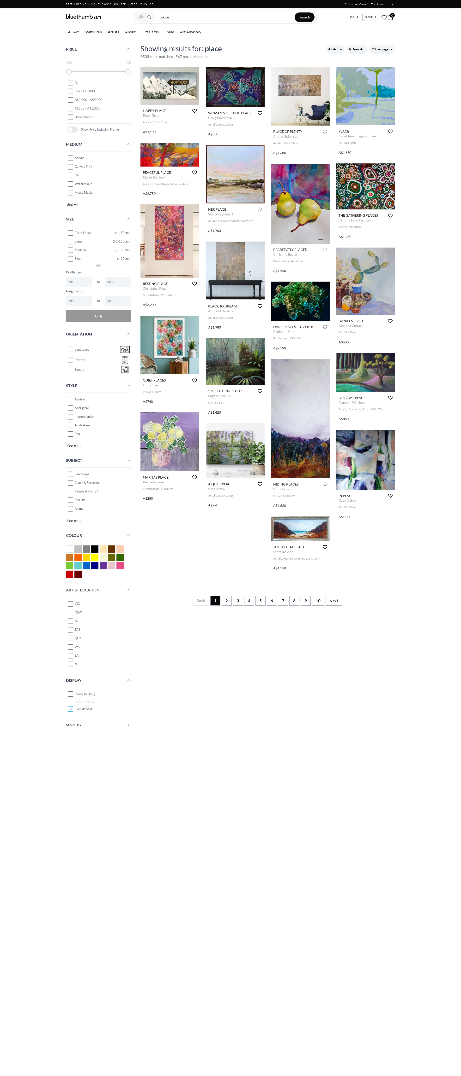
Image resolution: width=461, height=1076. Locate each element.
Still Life (80, 500)
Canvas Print (83, 166)
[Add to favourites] (194, 111)
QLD (78, 638)
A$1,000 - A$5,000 (88, 100)
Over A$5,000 (85, 91)
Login (353, 17)
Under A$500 (84, 117)
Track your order (383, 4)
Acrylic (79, 158)
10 (318, 600)
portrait (80, 360)
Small (78, 258)
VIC (77, 604)
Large (79, 241)
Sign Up (370, 17)
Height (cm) (74, 291)
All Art (73, 31)
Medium (80, 250)
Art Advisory (190, 31)
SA (77, 655)
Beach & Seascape (87, 483)
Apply (99, 316)
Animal (79, 508)
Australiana (83, 425)
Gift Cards (150, 31)
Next (333, 600)
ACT (78, 621)
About (130, 31)
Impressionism (85, 416)
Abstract (81, 399)
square (79, 369)
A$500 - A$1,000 (87, 108)
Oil (77, 175)
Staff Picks (93, 31)
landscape (82, 349)
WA (77, 647)
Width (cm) (74, 272)
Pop (77, 434)
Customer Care (355, 4)
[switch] (72, 130)
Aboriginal (82, 408)
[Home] (84, 16)
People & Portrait (86, 491)
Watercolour (83, 184)
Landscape (82, 474)
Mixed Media (84, 192)
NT (77, 664)
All (76, 82)
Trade (169, 31)
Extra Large (83, 233)
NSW (78, 612)
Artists (113, 31)
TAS (77, 629)
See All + (74, 204)
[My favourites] (384, 17)
